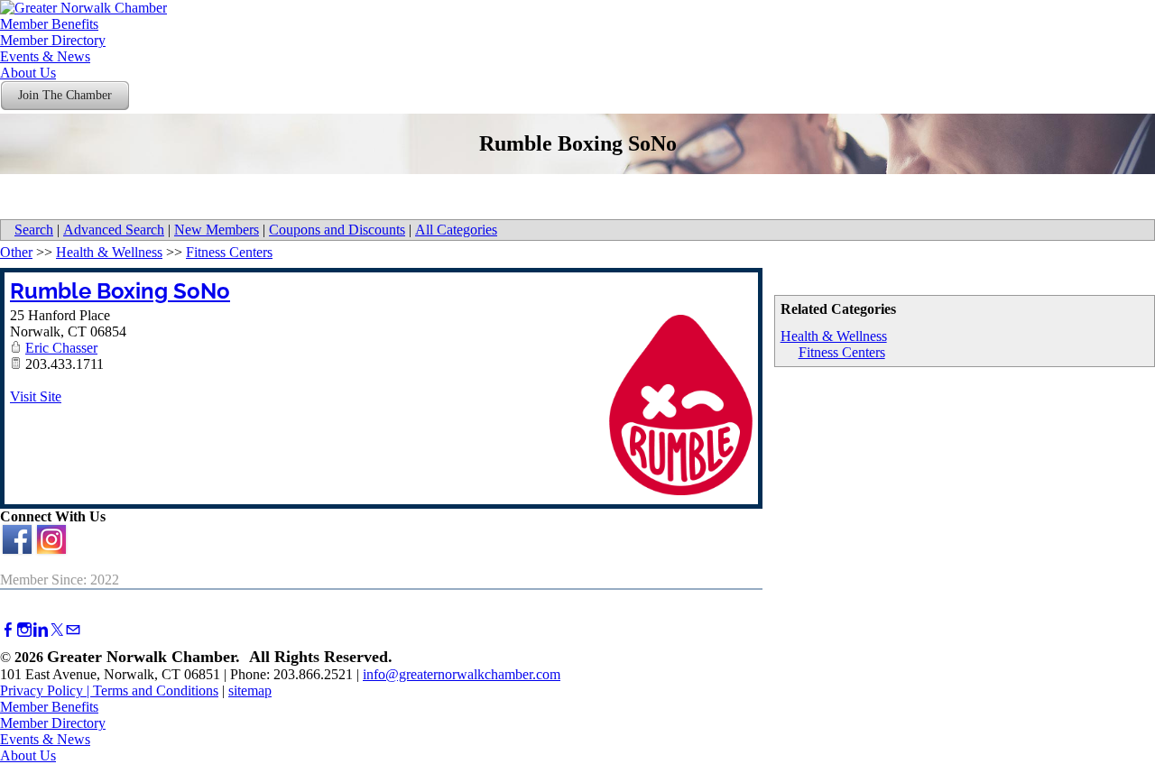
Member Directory (53, 40)
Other (16, 252)
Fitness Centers (842, 352)
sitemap (250, 690)
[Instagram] (24, 630)
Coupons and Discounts (337, 229)
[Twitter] (57, 630)
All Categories (456, 229)
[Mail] (73, 630)
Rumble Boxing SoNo (120, 291)
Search (33, 229)
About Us (28, 72)
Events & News (45, 56)
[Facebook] (8, 630)
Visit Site (35, 396)
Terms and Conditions (155, 690)
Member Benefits (49, 24)
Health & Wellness (834, 336)
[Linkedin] (40, 630)
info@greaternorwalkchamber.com (461, 674)
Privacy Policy (41, 690)
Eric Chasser (61, 347)
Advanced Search (113, 229)
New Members (216, 229)
